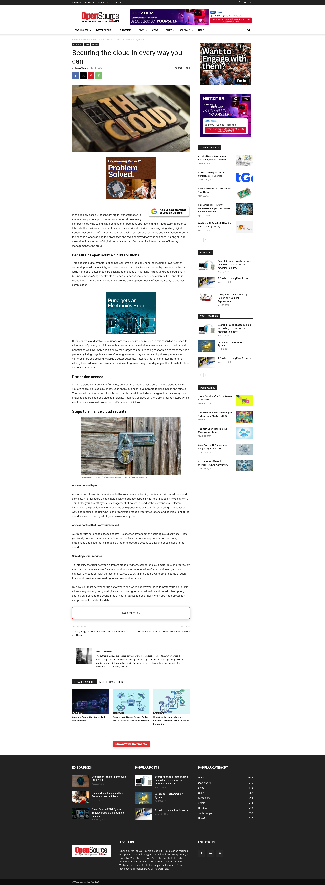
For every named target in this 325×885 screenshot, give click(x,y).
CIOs (141, 30)
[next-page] (80, 731)
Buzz (169, 30)
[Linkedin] (244, 2)
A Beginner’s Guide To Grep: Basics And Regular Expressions (233, 298)
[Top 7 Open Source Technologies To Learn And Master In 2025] (244, 417)
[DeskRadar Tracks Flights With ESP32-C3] (80, 781)
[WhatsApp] (98, 75)
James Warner (82, 68)
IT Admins (125, 30)
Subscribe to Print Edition (83, 2)
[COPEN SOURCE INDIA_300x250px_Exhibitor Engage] (225, 84)
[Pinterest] (91, 75)
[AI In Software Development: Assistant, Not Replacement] (244, 160)
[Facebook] (239, 2)
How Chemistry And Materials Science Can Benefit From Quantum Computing (171, 720)
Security (95, 44)
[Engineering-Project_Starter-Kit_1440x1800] (131, 198)
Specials (184, 30)
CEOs (155, 30)
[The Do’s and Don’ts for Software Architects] (244, 400)
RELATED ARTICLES (84, 682)
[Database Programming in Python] (206, 346)
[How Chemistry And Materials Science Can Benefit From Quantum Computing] (171, 701)
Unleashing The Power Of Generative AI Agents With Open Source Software (214, 208)
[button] (249, 30)
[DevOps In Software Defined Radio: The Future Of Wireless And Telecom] (131, 701)
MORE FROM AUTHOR (111, 682)
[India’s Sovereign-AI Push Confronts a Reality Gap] (244, 176)
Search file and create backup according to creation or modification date (234, 264)
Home (75, 39)
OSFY (87, 44)
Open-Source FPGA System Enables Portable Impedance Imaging (108, 812)
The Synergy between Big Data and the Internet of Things (98, 633)
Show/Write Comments (131, 744)
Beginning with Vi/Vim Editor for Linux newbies (164, 631)
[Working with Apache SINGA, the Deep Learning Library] (244, 227)
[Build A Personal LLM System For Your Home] (244, 193)
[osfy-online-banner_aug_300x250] (225, 135)
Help (201, 30)
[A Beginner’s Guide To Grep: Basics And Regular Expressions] (206, 297)
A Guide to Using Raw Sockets (234, 278)
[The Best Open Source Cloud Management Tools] (244, 433)
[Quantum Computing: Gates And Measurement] (90, 701)
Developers (103, 30)
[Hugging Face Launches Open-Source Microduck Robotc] (80, 797)
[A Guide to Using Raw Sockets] (206, 282)
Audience (85, 39)
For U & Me (81, 30)
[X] (250, 2)
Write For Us (103, 2)
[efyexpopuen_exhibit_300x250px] (131, 336)
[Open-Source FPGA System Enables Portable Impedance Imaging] (80, 813)
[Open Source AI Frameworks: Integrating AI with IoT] (244, 449)
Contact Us (116, 2)
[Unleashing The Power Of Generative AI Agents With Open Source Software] (244, 209)
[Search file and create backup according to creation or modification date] (206, 265)
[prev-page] (74, 731)
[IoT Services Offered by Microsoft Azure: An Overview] (244, 465)
